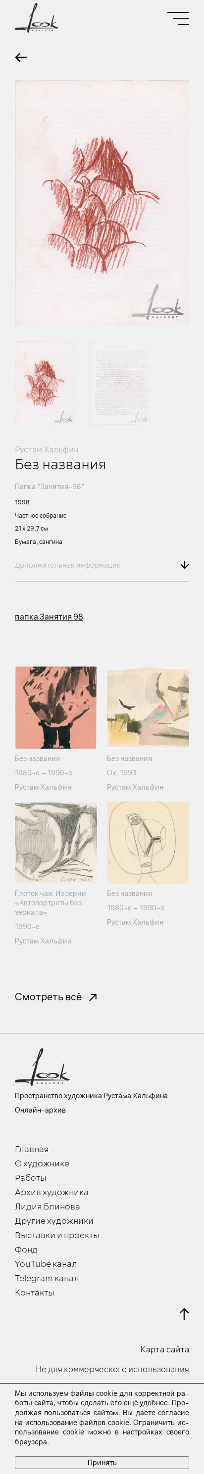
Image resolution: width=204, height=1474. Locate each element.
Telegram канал (47, 1279)
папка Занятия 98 (49, 617)
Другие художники (54, 1221)
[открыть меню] (178, 18)
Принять (102, 1462)
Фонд (26, 1250)
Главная (32, 1150)
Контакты (34, 1293)
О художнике (42, 1164)
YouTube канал (46, 1264)
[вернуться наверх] (184, 1314)
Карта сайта (165, 1349)
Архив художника (52, 1193)
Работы (31, 1178)
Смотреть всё (48, 996)
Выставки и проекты (57, 1236)
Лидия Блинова (47, 1207)
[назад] (21, 57)
